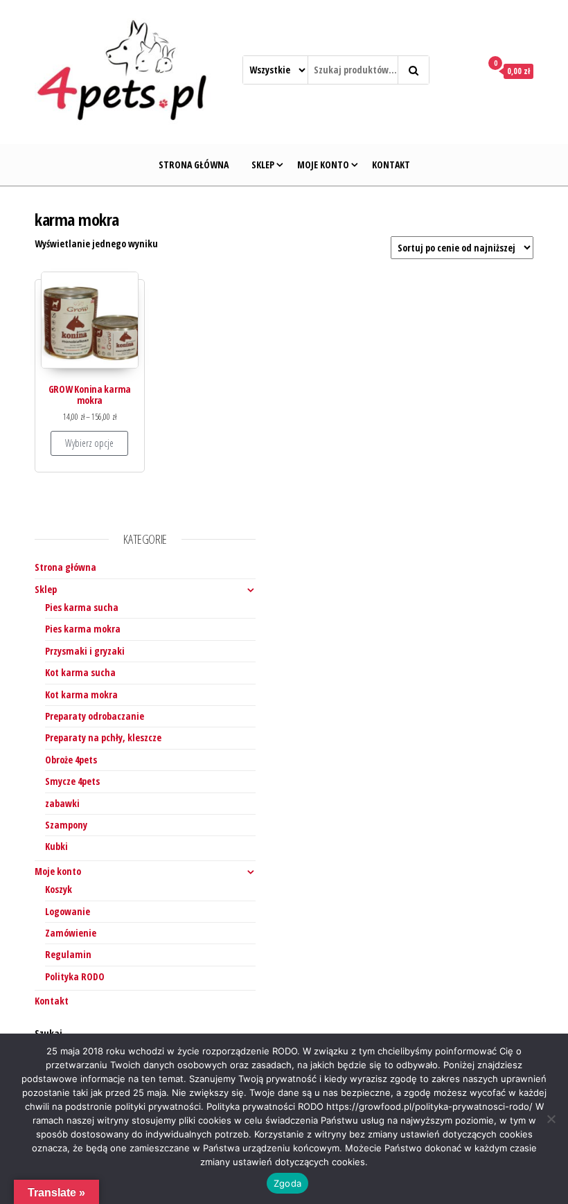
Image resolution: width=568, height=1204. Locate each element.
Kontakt (391, 164)
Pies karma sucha (81, 607)
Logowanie (67, 911)
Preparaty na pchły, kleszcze (103, 737)
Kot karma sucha (80, 672)
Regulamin (68, 954)
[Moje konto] (461, 70)
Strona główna (194, 164)
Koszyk (58, 889)
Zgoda (287, 1183)
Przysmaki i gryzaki (85, 650)
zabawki (62, 803)
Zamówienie (70, 932)
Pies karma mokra (83, 628)
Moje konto (323, 164)
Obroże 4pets (71, 759)
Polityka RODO (75, 976)
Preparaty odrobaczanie (94, 716)
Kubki (56, 846)
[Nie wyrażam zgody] (551, 1119)
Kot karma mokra (81, 694)
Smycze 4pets (72, 781)
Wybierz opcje (89, 443)
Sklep (262, 164)
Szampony (66, 824)
